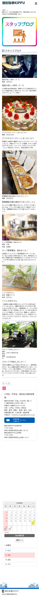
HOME (4, 10)
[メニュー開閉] (36, 3)
